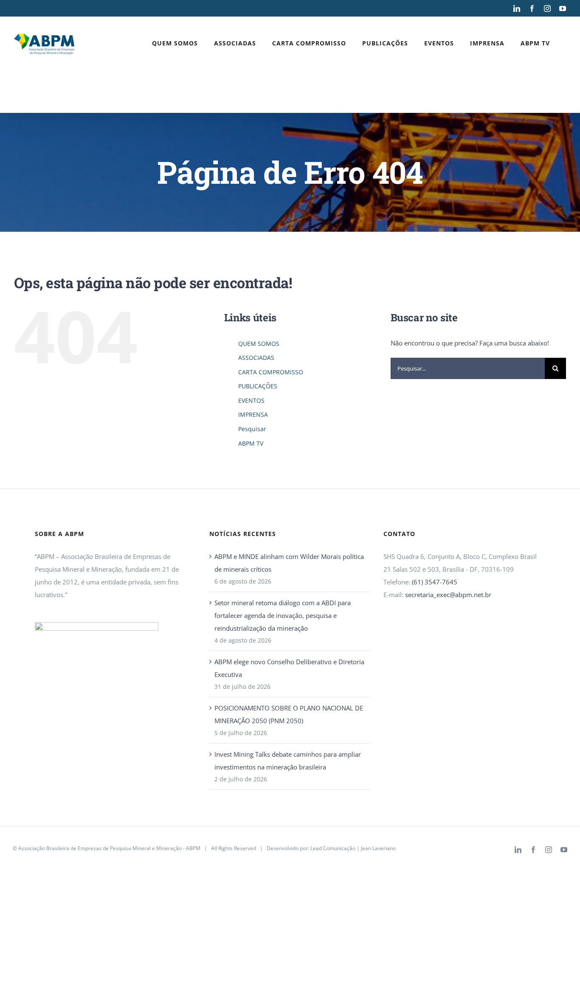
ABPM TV (250, 443)
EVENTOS (251, 400)
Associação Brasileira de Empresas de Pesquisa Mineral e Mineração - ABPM (109, 848)
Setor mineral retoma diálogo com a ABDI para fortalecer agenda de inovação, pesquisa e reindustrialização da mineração (282, 615)
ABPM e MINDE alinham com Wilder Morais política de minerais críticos (289, 562)
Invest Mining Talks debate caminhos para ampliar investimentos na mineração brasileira (287, 760)
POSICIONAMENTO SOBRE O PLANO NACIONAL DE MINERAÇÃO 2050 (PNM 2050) (288, 714)
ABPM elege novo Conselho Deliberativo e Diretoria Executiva (289, 668)
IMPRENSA (253, 414)
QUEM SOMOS (258, 344)
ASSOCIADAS (256, 358)
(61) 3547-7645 (434, 582)
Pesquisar (252, 429)
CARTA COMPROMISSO (270, 372)
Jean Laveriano (378, 848)
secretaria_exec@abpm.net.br (448, 594)
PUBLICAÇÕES (257, 386)
